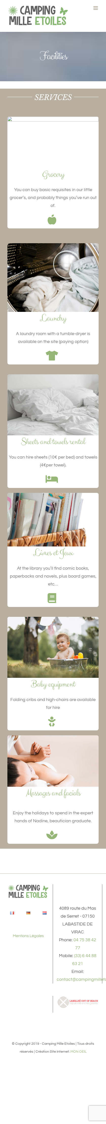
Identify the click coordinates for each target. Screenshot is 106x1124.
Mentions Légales (28, 936)
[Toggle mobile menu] (96, 8)
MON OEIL (79, 1051)
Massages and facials (53, 793)
